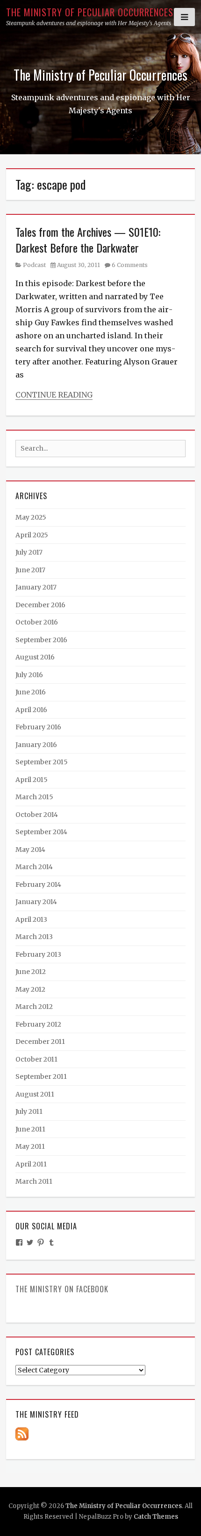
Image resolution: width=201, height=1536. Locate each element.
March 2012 (34, 1006)
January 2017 (36, 587)
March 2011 (33, 1181)
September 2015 (41, 762)
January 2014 (36, 902)
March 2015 (34, 797)
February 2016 (38, 727)
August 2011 (34, 1094)
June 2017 (30, 570)
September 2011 (41, 1076)
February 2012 (38, 1024)
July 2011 (29, 1111)
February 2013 (38, 954)
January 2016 (36, 745)
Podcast (34, 264)
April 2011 (31, 1164)
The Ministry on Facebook (61, 1289)
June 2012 (30, 971)
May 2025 (30, 517)
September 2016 (41, 640)
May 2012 (30, 989)
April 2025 (31, 535)
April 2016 (31, 710)
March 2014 (34, 867)
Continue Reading (54, 394)
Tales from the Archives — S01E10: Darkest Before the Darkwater (87, 239)
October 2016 (36, 622)
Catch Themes (156, 1517)
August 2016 (35, 657)
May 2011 (30, 1146)
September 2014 (41, 832)
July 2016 (29, 675)
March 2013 (34, 937)
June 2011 (30, 1129)
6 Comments (130, 264)
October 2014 (36, 814)
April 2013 (31, 919)
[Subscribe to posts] (22, 1433)
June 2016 (30, 692)
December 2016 (40, 605)
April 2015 (31, 779)
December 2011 (40, 1041)
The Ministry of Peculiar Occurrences (89, 12)
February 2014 (38, 884)
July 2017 (29, 552)
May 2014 (30, 849)
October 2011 (36, 1059)
